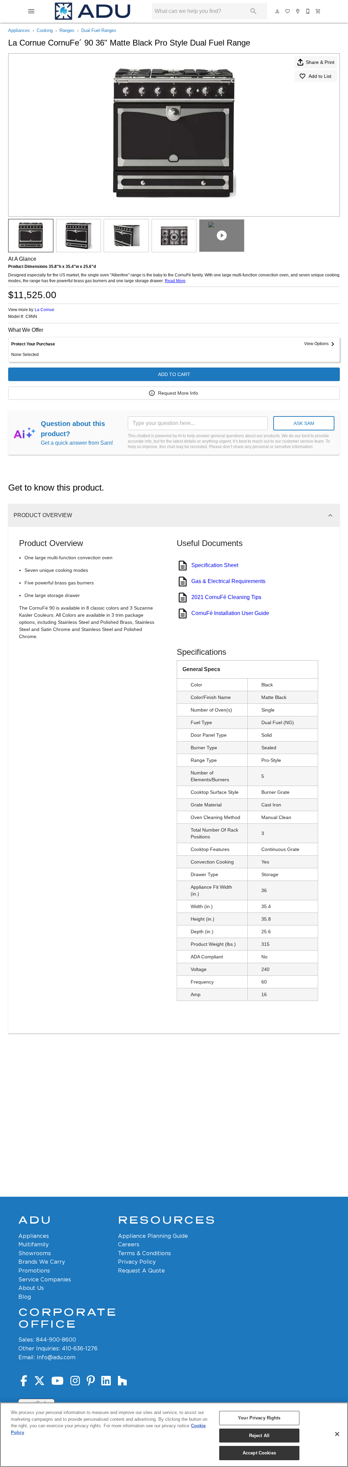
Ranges (66, 30)
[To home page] (92, 11)
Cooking (45, 30)
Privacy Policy (137, 1262)
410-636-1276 (80, 1348)
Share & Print (320, 62)
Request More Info (178, 393)
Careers (128, 1244)
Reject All (259, 1435)
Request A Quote (141, 1270)
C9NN (31, 316)
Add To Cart (174, 374)
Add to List (320, 76)
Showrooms (34, 1253)
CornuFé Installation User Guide (230, 613)
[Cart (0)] (318, 11)
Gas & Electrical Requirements (228, 581)
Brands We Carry (41, 1262)
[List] (287, 11)
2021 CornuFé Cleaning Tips (226, 597)
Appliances (19, 30)
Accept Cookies (259, 1452)
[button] (31, 11)
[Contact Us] (308, 11)
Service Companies (44, 1279)
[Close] (337, 1434)
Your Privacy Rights (259, 1417)
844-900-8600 (56, 1339)
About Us (31, 1288)
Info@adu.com (56, 1357)
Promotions (34, 1270)
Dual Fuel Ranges (98, 30)
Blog (24, 1297)
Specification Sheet (214, 565)
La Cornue (44, 309)
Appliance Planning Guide (153, 1236)
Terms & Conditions (144, 1253)
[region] (174, 1434)
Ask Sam (304, 423)
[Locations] (298, 11)
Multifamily (33, 1244)
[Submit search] (253, 11)
